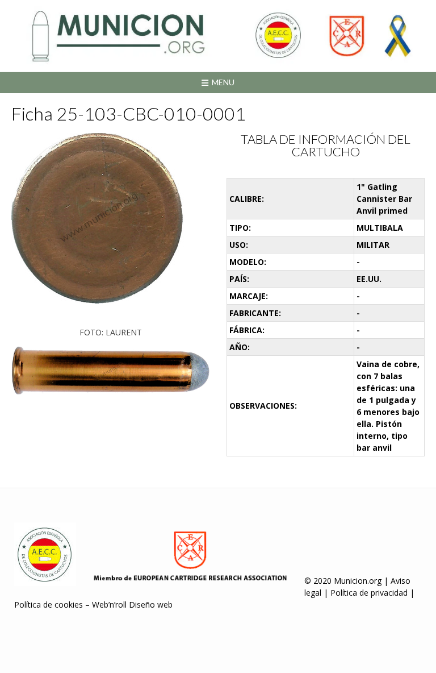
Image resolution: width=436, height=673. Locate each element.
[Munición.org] (218, 36)
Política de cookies (48, 604)
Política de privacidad (369, 592)
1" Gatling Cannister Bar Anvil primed (384, 198)
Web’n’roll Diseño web (132, 604)
